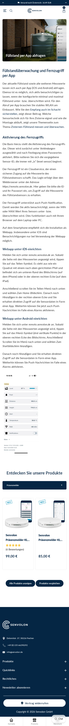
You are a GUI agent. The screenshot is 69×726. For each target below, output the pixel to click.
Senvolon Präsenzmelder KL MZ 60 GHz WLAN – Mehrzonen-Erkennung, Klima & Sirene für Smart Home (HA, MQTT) (18, 537)
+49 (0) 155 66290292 (18, 645)
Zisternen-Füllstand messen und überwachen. (37, 126)
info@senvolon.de (15, 652)
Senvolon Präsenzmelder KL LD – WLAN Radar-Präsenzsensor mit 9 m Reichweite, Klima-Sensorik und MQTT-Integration (51, 538)
